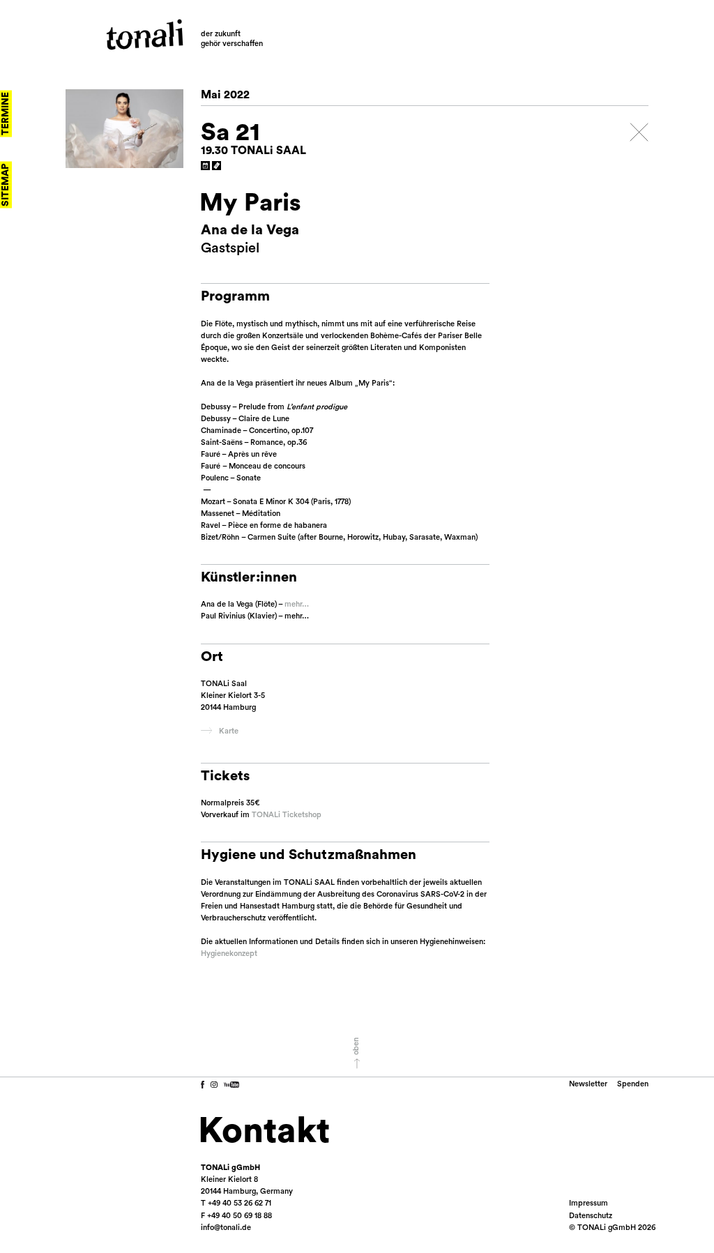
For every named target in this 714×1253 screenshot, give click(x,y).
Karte (228, 731)
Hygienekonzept (229, 953)
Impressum (588, 1203)
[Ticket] (217, 166)
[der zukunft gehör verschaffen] (145, 34)
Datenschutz (590, 1216)
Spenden (632, 1084)
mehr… (296, 604)
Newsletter (588, 1084)
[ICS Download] (206, 166)
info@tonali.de (226, 1227)
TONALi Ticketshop (286, 815)
